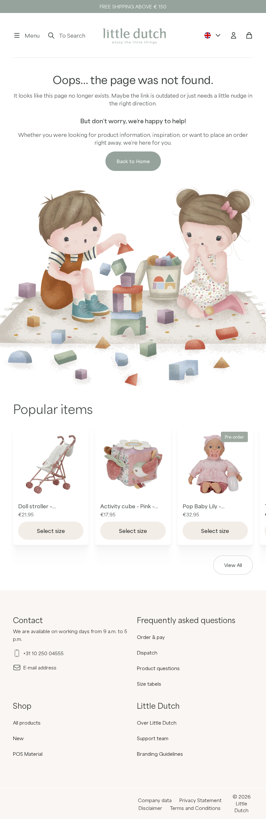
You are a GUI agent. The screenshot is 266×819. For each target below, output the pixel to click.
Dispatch (147, 653)
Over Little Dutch (156, 723)
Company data (155, 800)
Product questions (158, 668)
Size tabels (149, 684)
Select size (51, 530)
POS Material (27, 754)
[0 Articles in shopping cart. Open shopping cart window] (249, 35)
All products (27, 723)
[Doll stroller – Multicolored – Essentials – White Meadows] (50, 464)
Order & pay (151, 637)
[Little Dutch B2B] (133, 35)
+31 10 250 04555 (43, 653)
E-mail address (39, 667)
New (18, 738)
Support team (152, 738)
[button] (26, 35)
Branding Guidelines (160, 754)
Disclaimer (150, 808)
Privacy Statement (200, 800)
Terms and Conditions (195, 808)
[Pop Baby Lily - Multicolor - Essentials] (215, 464)
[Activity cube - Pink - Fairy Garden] (132, 464)
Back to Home (133, 161)
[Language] (213, 35)
